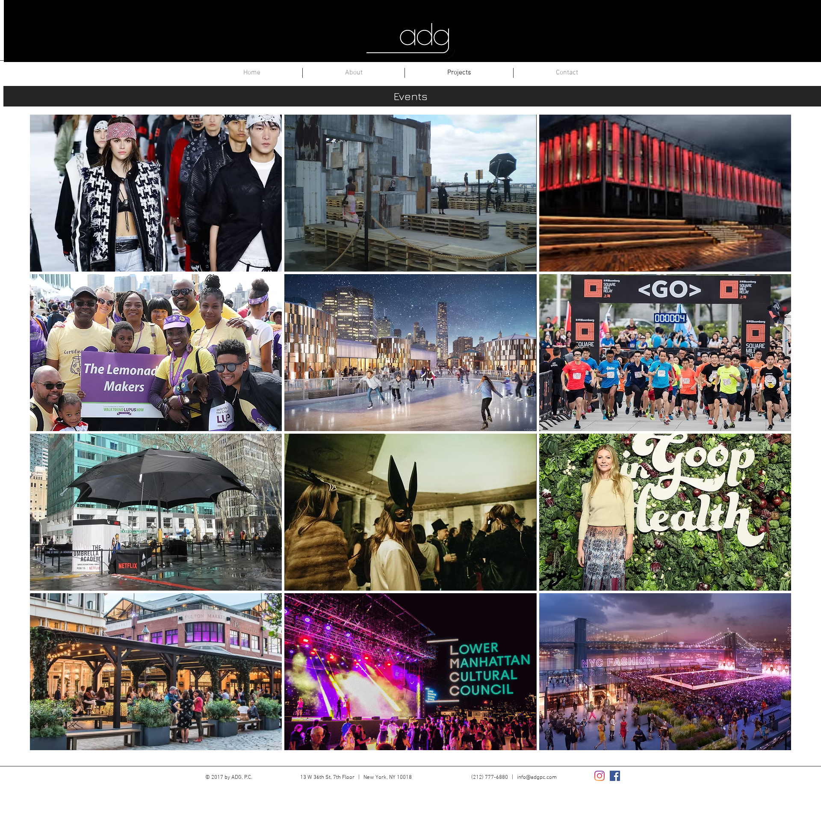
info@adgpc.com (537, 777)
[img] (156, 193)
